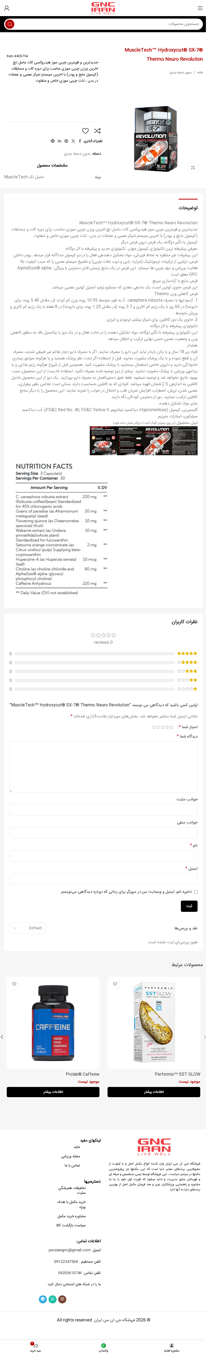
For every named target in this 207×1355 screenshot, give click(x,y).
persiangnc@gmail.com (70, 1250)
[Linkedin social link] (59, 141)
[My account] (6, 8)
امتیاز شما (188, 727)
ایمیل (191, 869)
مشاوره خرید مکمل (71, 1216)
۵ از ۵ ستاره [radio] (154, 727)
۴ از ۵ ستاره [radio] (158, 727)
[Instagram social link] (62, 1299)
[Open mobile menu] (200, 8)
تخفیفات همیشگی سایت (72, 1190)
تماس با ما (72, 1165)
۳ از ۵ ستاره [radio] (162, 727)
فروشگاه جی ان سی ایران (114, 1320)
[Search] (9, 24)
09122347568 (66, 1262)
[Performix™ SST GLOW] (154, 1023)
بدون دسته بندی (181, 72)
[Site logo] (103, 8)
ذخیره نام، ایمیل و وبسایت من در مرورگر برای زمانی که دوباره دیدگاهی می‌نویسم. (126, 891)
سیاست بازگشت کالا (71, 1225)
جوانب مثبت (187, 799)
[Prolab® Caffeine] (53, 1023)
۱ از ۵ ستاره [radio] (171, 727)
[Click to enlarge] (193, 167)
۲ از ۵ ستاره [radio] (167, 727)
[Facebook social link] (80, 141)
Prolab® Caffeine (82, 1074)
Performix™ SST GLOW (177, 1074)
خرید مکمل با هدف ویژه (71, 1204)
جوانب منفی (187, 822)
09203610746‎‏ (70, 1273)
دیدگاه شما (187, 736)
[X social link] (73, 141)
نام (194, 846)
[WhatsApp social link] (53, 1299)
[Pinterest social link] (66, 141)
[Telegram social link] (52, 141)
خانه (200, 72)
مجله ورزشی (70, 1156)
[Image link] (154, 1146)
